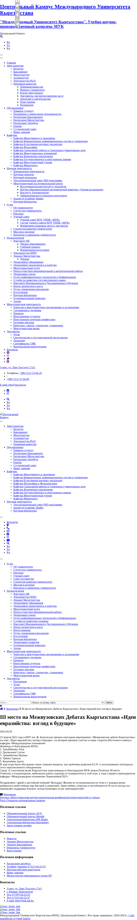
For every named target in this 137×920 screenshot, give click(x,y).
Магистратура (21, 74)
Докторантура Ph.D (24, 80)
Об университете (23, 207)
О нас (10, 204)
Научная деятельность (19, 168)
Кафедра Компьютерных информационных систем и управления (50, 141)
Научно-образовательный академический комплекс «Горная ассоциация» (62, 189)
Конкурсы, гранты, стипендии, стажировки (38, 325)
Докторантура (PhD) (25, 253)
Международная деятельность (24, 304)
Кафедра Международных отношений (35, 153)
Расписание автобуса (19, 863)
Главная (11, 62)
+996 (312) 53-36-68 (18, 379)
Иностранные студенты (26, 316)
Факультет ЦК (21, 240)
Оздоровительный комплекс (29, 298)
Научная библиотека (25, 201)
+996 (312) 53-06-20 (31, 373)
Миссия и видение (24, 231)
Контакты (12, 349)
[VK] (17, 10)
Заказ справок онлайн (19, 825)
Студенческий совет (24, 129)
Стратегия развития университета (32, 228)
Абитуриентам (15, 65)
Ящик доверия (21, 132)
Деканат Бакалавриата (32, 243)
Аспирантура (21, 77)
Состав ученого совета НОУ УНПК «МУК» (45, 222)
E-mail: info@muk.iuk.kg (20, 900)
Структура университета (27, 210)
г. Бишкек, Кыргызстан (20, 891)
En (8, 45)
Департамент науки (24, 274)
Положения (26, 105)
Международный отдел (26, 268)
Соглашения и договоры (27, 310)
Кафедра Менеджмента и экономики (34, 138)
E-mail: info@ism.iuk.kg (13, 384)
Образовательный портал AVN (24, 813)
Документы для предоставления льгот (41, 95)
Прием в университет (32, 89)
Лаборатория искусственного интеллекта (43, 195)
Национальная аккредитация (29, 346)
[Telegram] (17, 24)
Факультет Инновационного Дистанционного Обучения (45, 283)
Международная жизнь (26, 328)
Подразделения (15, 237)
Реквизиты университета (21, 847)
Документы (13, 331)
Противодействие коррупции (23, 869)
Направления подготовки (34, 249)
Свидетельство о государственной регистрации (40, 337)
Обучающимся (15, 108)
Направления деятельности (28, 171)
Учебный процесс (30, 246)
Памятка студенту (23, 111)
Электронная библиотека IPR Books (27, 819)
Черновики (9, 794)
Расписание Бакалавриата (28, 117)
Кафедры (12, 135)
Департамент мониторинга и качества (35, 265)
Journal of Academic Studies (28, 198)
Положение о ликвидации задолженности (37, 114)
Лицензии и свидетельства (35, 98)
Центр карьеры (22, 630)
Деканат (24, 259)
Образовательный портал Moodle (25, 816)
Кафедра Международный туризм (32, 162)
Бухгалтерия (20, 292)
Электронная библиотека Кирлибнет (28, 822)
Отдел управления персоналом (31, 289)
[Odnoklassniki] (17, 14)
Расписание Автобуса (25, 123)
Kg (8, 48)
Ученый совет (21, 216)
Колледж (18, 68)
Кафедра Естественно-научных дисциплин (37, 144)
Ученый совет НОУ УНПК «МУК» (40, 219)
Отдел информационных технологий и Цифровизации (44, 277)
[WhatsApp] (17, 19)
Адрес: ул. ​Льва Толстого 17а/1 (17, 367)
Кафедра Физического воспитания (33, 156)
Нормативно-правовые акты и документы (44, 225)
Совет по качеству (23, 578)
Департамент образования (28, 262)
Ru (8, 42)
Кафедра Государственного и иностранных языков (42, 159)
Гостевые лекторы (23, 322)
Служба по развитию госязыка (30, 621)
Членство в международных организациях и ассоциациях (46, 307)
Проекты (18, 313)
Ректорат (18, 213)
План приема (27, 102)
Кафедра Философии (25, 147)
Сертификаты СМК (24, 343)
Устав (16, 334)
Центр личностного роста (28, 286)
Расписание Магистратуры (28, 120)
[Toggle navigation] (1, 54)
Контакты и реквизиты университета (34, 234)
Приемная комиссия (24, 83)
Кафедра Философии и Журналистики (35, 483)
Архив (17, 301)
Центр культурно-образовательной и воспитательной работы (48, 271)
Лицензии (19, 340)
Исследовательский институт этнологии (43, 186)
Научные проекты (23, 174)
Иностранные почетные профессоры (34, 319)
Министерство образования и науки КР (29, 875)
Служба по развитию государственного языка (39, 280)
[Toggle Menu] (1, 421)
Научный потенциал (25, 177)
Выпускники (14, 850)
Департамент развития (26, 642)
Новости (12, 838)
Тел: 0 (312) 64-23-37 (18, 897)
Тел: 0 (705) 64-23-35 (18, 894)
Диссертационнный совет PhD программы (37, 180)
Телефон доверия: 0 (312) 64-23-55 (26, 866)
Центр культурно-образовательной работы (37, 612)
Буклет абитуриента (31, 92)
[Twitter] (17, 5)
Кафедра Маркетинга (25, 165)
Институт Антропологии (34, 192)
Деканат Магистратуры (26, 256)
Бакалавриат (20, 71)
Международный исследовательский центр (38, 183)
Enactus (17, 126)
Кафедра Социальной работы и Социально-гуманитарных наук (49, 150)
